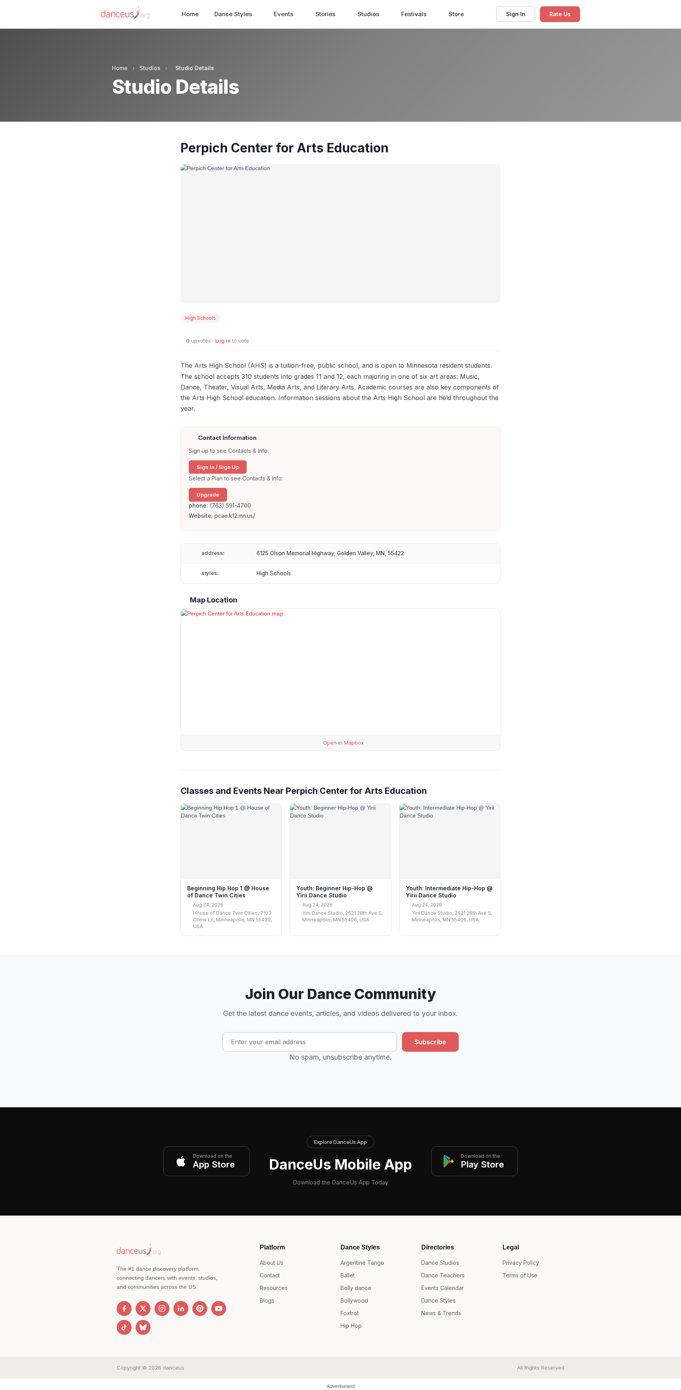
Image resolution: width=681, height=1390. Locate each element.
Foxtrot (349, 1313)
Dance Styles (233, 14)
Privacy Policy (520, 1262)
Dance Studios (440, 1262)
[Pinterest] (199, 1308)
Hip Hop (351, 1325)
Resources (274, 1287)
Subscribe (430, 1042)
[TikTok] (124, 1327)
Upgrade (208, 494)
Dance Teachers (443, 1275)
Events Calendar (442, 1287)
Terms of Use (520, 1275)
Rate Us (560, 14)
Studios (369, 14)
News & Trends (441, 1313)
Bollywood (354, 1300)
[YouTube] (218, 1308)
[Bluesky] (143, 1327)
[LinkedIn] (180, 1308)
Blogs (267, 1300)
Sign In (515, 14)
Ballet (347, 1275)
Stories (326, 14)
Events (284, 14)
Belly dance (355, 1287)
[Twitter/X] (143, 1308)
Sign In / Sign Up (218, 467)
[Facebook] (124, 1308)
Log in (223, 340)
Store (456, 14)
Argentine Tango (362, 1262)
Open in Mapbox (343, 742)
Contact (270, 1275)
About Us (271, 1262)
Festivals (414, 14)
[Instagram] (161, 1308)
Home (190, 14)
